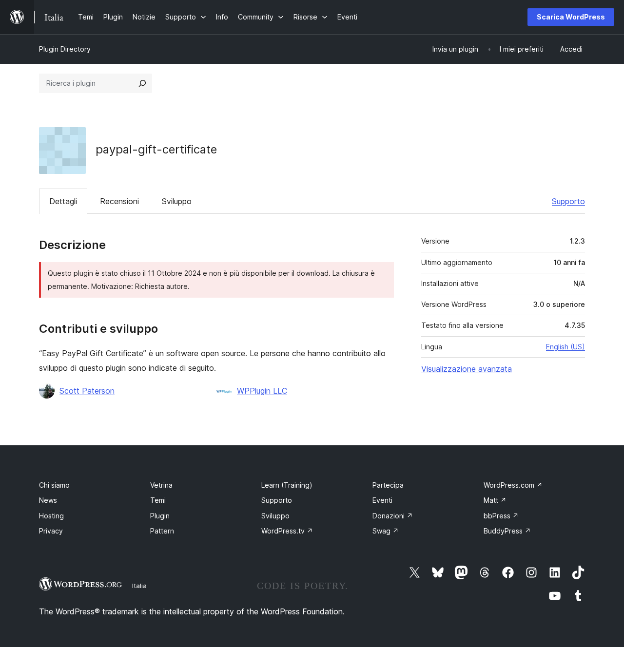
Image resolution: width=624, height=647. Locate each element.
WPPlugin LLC (262, 391)
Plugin (160, 516)
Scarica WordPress (571, 17)
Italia (139, 586)
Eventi (382, 500)
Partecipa (388, 485)
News (48, 500)
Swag (385, 531)
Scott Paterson (87, 391)
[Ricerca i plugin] (142, 83)
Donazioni (392, 516)
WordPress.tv (287, 531)
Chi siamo (54, 485)
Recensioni (119, 201)
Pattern (162, 531)
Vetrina (161, 485)
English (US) (565, 347)
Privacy (51, 531)
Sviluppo (177, 201)
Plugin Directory (65, 49)
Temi (158, 500)
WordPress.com (513, 485)
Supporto (568, 201)
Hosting (51, 516)
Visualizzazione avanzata (466, 369)
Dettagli (63, 201)
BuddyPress (507, 531)
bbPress (501, 516)
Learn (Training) (286, 485)
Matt (495, 500)
